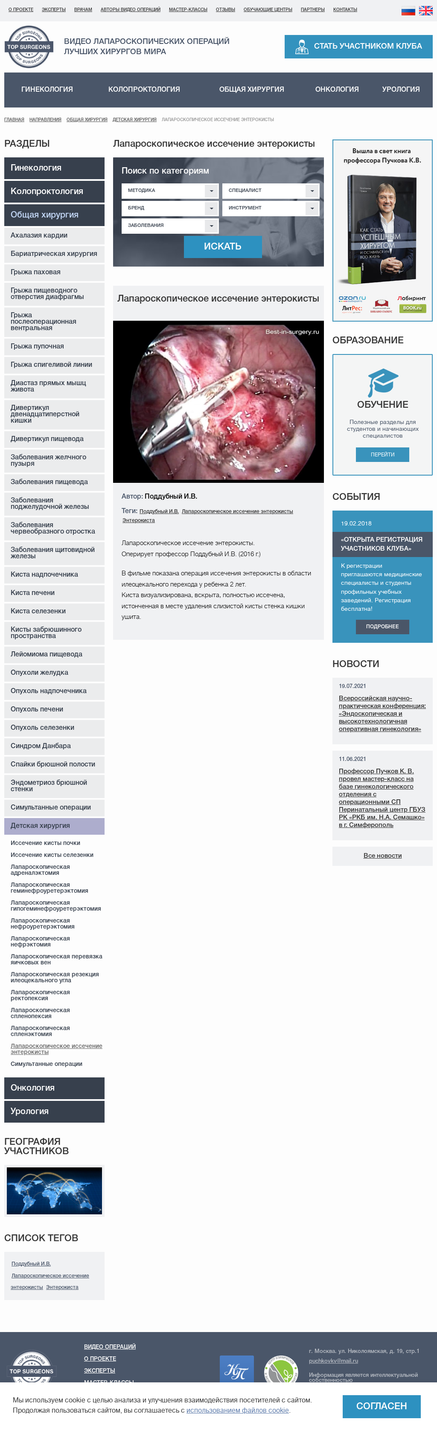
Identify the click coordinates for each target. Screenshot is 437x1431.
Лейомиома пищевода (46, 655)
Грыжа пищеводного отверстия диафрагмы (47, 294)
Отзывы (225, 10)
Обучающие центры (268, 10)
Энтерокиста (62, 1287)
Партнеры (313, 10)
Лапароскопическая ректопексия (40, 995)
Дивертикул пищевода (47, 439)
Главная (14, 120)
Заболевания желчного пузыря (48, 461)
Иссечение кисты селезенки (52, 855)
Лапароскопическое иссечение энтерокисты (56, 1049)
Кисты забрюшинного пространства (46, 633)
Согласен (381, 1406)
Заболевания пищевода (49, 482)
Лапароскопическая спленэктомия (40, 1031)
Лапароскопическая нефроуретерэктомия (43, 924)
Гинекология (47, 90)
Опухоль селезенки (42, 728)
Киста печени (33, 593)
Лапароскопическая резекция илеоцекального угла (55, 978)
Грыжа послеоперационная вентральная (43, 322)
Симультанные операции (51, 808)
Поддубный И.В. (31, 1264)
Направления (45, 120)
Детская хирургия (135, 120)
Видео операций (110, 1347)
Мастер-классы (188, 10)
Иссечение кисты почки (45, 843)
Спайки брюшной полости (53, 765)
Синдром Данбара (41, 746)
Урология (401, 90)
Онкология (337, 90)
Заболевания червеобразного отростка (53, 528)
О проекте (21, 10)
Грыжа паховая (36, 273)
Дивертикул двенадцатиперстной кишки (45, 414)
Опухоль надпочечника (49, 691)
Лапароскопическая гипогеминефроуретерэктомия (56, 906)
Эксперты (54, 10)
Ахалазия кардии (39, 236)
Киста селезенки (38, 612)
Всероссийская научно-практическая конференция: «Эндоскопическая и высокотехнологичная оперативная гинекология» (382, 714)
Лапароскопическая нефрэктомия (40, 942)
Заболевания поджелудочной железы (50, 504)
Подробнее (382, 626)
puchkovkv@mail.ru (333, 1361)
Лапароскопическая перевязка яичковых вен (56, 960)
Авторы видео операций (130, 10)
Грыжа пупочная (37, 347)
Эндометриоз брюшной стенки (49, 786)
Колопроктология (144, 90)
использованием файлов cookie (237, 1410)
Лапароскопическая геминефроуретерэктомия (49, 888)
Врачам (83, 10)
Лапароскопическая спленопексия (40, 1013)
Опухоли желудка (39, 673)
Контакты (345, 10)
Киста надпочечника (44, 575)
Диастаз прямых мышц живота (48, 386)
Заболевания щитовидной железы (53, 553)
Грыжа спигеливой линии (51, 365)
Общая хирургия (251, 90)
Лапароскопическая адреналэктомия (40, 870)
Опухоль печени (37, 710)
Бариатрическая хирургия (54, 254)
